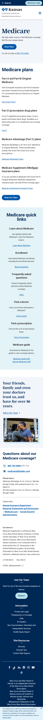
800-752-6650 (23, 53)
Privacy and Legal (21, 612)
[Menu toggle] (40, 13)
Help (21, 618)
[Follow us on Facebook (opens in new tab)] (9, 667)
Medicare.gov (11, 512)
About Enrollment (21, 267)
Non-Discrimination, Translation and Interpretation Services (21, 627)
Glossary (21, 646)
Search (8, 3)
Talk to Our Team (10, 413)
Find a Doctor (21, 316)
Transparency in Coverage (21, 615)
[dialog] (21, 713)
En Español (21, 622)
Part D (4, 130)
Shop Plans (9, 47)
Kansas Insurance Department (17, 505)
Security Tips (21, 650)
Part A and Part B (8, 102)
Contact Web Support (21, 653)
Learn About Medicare (21, 245)
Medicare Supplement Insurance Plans (17, 188)
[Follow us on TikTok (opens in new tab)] (14, 668)
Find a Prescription (21, 337)
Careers (21, 596)
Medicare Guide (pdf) (21, 359)
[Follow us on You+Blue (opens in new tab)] (23, 667)
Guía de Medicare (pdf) (21, 362)
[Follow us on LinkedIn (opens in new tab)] (19, 667)
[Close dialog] (41, 707)
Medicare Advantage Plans (12, 159)
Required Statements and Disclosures (21, 508)
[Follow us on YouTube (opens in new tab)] (33, 667)
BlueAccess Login (33, 3)
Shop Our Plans (11, 197)
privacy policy (7, 717)
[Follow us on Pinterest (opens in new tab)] (21, 673)
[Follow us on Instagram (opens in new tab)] (28, 667)
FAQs (21, 295)
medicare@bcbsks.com (19, 471)
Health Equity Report (21, 632)
